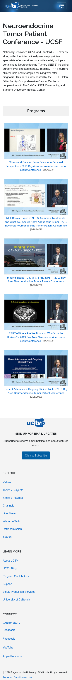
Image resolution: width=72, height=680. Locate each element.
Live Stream (10, 513)
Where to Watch (12, 521)
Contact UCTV (11, 622)
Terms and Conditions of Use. (17, 677)
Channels (8, 505)
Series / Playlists (13, 497)
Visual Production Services (19, 591)
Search (7, 536)
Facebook (9, 638)
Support (7, 583)
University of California (16, 599)
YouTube (8, 647)
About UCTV (10, 560)
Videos (7, 482)
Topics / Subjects (13, 490)
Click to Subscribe (36, 455)
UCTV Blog (9, 568)
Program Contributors (16, 576)
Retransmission (12, 528)
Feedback (9, 629)
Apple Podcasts (12, 656)
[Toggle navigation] (61, 5)
